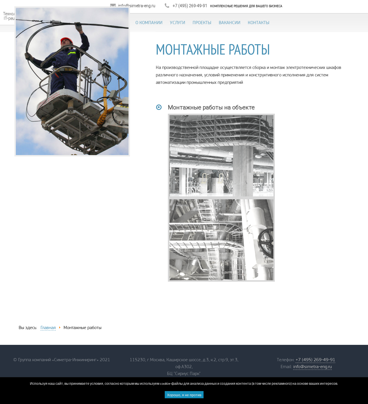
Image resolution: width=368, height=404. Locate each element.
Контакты (258, 22)
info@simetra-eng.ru (312, 366)
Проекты (202, 22)
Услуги (177, 22)
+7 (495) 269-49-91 (315, 359)
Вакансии (229, 22)
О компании (148, 22)
